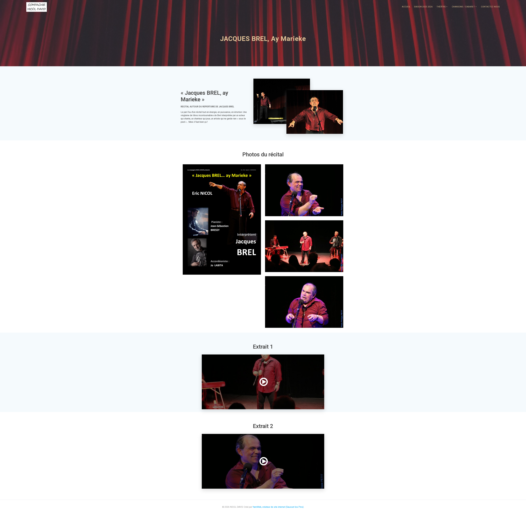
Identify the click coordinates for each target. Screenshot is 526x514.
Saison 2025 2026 (423, 7)
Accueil (406, 7)
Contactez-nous (490, 7)
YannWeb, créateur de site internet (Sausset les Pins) (278, 507)
